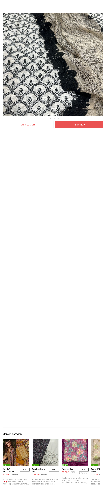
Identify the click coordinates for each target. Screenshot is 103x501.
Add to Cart (28, 124)
